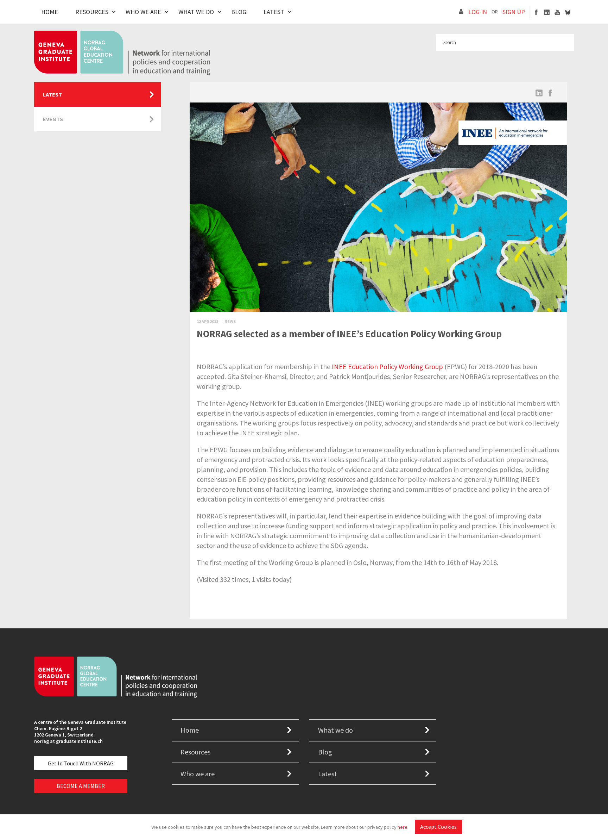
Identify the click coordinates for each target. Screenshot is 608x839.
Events (53, 119)
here (402, 827)
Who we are (197, 773)
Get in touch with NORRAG (81, 763)
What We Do (196, 12)
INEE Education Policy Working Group (387, 366)
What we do (335, 730)
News (230, 321)
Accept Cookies (438, 826)
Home (49, 12)
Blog (238, 12)
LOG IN (477, 12)
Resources (91, 12)
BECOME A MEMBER (81, 785)
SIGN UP (513, 12)
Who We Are (143, 12)
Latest (274, 12)
